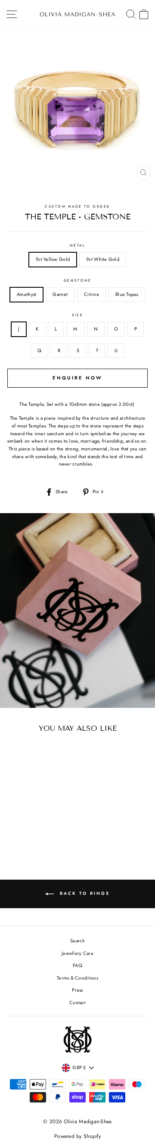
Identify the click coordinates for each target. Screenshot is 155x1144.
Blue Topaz (126, 294)
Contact (77, 1002)
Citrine (91, 294)
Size (78, 315)
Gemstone (78, 280)
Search (77, 940)
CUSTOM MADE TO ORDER (77, 206)
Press (77, 990)
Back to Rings (83, 893)
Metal (77, 245)
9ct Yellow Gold (53, 259)
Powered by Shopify (77, 1136)
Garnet (60, 294)
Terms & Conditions (77, 977)
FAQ (77, 965)
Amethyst (26, 294)
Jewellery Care (77, 953)
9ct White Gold (102, 259)
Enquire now (77, 377)
